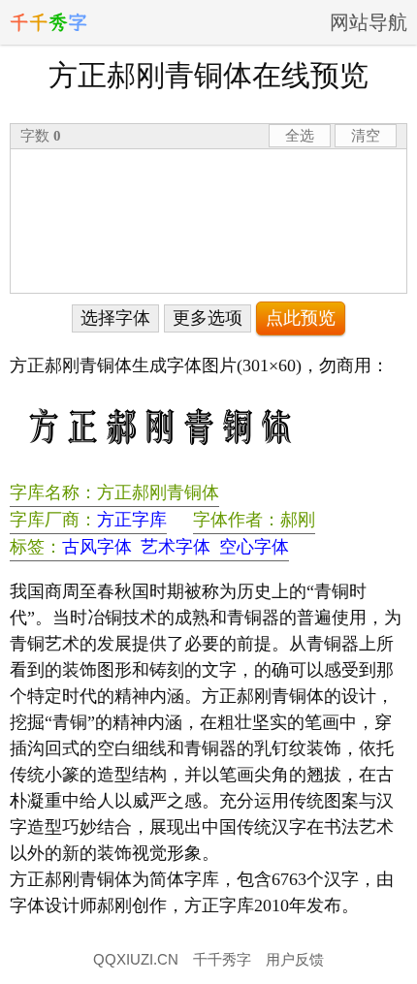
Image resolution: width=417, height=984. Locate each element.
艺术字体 (175, 546)
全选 (299, 135)
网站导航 (368, 22)
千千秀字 (222, 959)
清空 (365, 135)
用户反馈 (295, 959)
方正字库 (132, 519)
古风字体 (97, 546)
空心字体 (254, 546)
